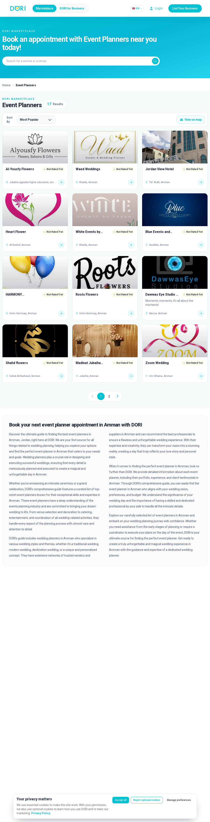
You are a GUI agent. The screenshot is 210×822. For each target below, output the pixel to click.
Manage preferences (179, 800)
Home (6, 85)
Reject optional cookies (146, 800)
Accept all (121, 800)
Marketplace (44, 8)
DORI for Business (72, 8)
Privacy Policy (40, 813)
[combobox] (36, 120)
